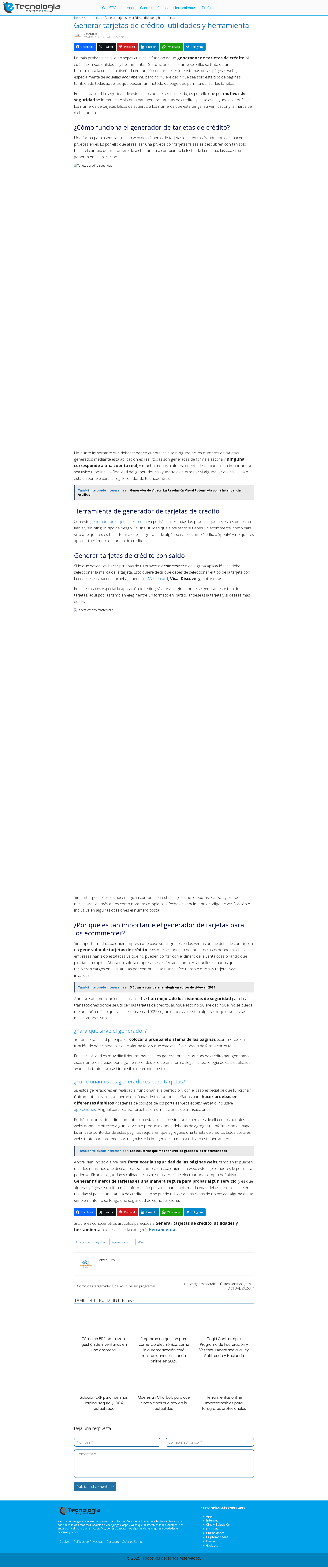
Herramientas (184, 8)
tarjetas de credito (122, 1242)
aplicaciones (85, 1109)
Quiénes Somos (133, 1542)
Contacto (112, 1542)
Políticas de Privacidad (88, 1542)
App (209, 1516)
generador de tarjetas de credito (118, 521)
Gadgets (212, 1545)
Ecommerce (83, 1242)
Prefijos (208, 8)
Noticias (212, 1529)
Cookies (65, 1542)
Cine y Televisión (218, 1524)
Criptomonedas (217, 1537)
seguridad (100, 1242)
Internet (127, 8)
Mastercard (158, 578)
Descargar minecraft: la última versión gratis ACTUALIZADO (217, 1286)
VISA (140, 1242)
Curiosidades (215, 1533)
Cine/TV (109, 8)
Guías (162, 8)
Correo (146, 8)
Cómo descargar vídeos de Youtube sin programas (116, 1286)
